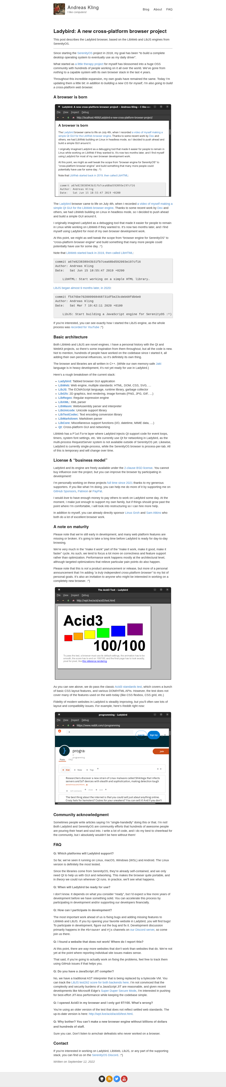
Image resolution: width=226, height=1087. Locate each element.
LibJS (62, 389)
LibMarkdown (68, 418)
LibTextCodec (68, 414)
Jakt (158, 363)
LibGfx (63, 393)
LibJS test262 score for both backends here (100, 982)
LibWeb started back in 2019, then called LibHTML (99, 253)
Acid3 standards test (128, 686)
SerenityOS (84, 53)
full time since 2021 (120, 482)
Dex (160, 208)
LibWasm (64, 406)
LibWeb (63, 385)
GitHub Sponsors (64, 491)
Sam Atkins (153, 512)
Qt (60, 427)
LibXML (63, 402)
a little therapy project (89, 64)
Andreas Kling (83, 7)
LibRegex (65, 397)
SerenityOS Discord (105, 1055)
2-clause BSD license (138, 468)
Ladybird (65, 203)
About (158, 9)
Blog (146, 9)
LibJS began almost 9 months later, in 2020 (82, 288)
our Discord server (142, 929)
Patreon (83, 491)
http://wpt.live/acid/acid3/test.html (111, 1014)
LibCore (64, 423)
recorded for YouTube (85, 327)
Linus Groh (132, 512)
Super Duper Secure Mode (118, 990)
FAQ (169, 9)
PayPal (97, 491)
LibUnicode (66, 410)
